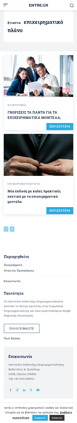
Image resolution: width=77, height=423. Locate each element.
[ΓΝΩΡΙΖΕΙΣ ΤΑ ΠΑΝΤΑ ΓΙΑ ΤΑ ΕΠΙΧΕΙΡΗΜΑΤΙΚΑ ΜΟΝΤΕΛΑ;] (38, 76)
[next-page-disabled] (12, 229)
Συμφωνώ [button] (40, 417)
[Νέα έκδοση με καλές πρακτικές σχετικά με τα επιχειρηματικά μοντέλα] (38, 155)
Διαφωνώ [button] (57, 417)
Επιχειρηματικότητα (23, 183)
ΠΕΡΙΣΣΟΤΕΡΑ (59, 126)
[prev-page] (6, 229)
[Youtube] (38, 390)
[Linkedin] (24, 390)
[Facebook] (10, 390)
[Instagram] (17, 390)
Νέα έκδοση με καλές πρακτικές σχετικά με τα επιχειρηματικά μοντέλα (34, 196)
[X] (31, 390)
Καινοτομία (16, 105)
